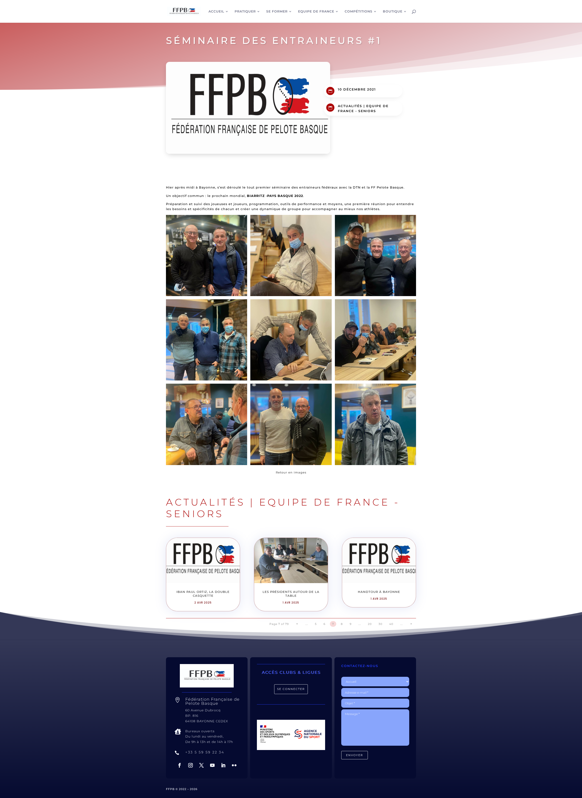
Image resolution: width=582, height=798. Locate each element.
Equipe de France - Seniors (283, 507)
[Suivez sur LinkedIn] (223, 765)
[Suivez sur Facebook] (179, 765)
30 (380, 624)
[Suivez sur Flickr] (234, 765)
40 (391, 624)
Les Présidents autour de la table (291, 593)
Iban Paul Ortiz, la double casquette (203, 593)
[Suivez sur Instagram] (190, 765)
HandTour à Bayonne (379, 592)
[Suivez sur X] (201, 765)
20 (370, 624)
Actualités (350, 106)
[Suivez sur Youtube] (212, 765)
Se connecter (291, 689)
